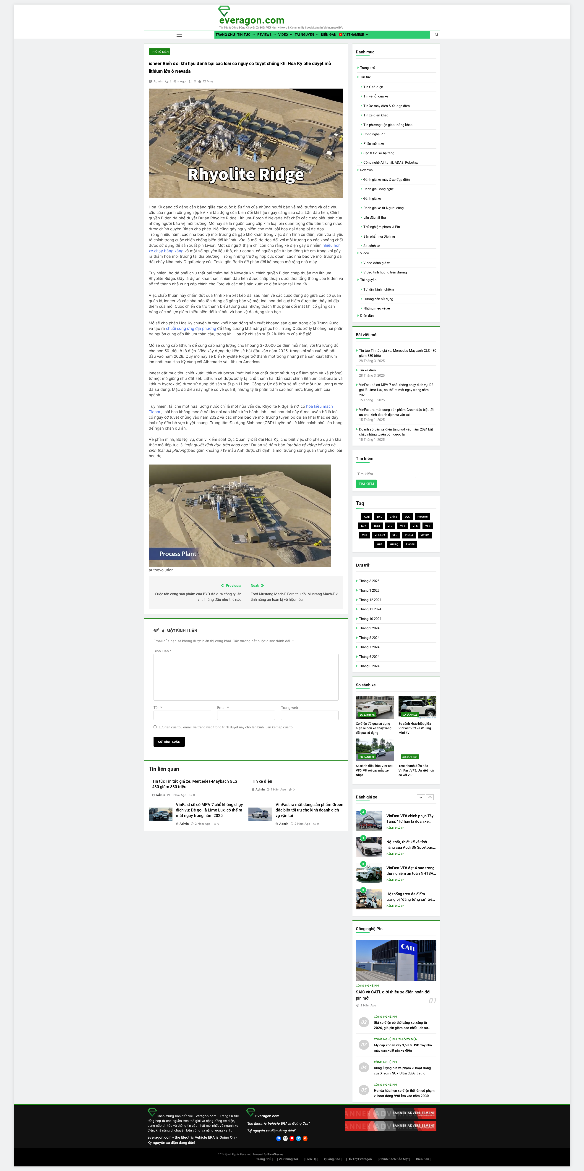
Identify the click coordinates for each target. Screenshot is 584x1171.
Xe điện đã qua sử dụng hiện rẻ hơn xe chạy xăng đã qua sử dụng (373, 728)
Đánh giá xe (372, 199)
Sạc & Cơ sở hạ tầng (378, 153)
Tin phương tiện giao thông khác (387, 125)
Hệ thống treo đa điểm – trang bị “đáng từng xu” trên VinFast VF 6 (410, 874)
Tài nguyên (304, 35)
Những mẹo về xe (376, 308)
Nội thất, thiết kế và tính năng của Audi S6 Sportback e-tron (410, 822)
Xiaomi (410, 544)
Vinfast (424, 535)
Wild (379, 544)
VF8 (364, 535)
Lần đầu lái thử (374, 217)
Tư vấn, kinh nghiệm (378, 289)
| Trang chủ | (264, 1159)
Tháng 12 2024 (370, 600)
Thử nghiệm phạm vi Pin (381, 227)
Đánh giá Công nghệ (378, 189)
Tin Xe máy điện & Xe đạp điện (386, 106)
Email (223, 708)
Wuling (394, 544)
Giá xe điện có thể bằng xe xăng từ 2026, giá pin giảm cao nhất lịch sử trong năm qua (401, 1028)
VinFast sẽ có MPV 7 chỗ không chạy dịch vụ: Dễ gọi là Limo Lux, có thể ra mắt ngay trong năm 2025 (209, 810)
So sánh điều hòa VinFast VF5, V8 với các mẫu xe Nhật (374, 770)
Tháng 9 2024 (369, 628)
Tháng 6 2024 (369, 657)
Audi (367, 516)
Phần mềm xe (373, 144)
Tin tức (243, 35)
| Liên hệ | (311, 1159)
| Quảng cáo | (332, 1159)
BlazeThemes (275, 1154)
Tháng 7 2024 (369, 647)
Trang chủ (225, 35)
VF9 (394, 535)
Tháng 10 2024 (370, 619)
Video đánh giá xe (377, 263)
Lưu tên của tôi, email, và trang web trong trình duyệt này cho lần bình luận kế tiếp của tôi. (227, 727)
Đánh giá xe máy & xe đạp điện (386, 180)
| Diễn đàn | (423, 1159)
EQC (407, 516)
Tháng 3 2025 (369, 581)
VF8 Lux (380, 535)
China (393, 516)
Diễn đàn (328, 35)
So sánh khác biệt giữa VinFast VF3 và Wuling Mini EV (415, 728)
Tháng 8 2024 (369, 638)
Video (283, 35)
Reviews (264, 35)
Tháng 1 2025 (369, 590)
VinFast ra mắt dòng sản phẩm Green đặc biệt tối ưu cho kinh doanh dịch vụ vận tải (309, 810)
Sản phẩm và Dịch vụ (379, 236)
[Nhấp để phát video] (240, 467)
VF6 (415, 526)
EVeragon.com (252, 20)
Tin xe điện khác (375, 115)
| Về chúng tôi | (288, 1159)
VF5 (402, 526)
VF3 (390, 526)
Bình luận (162, 651)
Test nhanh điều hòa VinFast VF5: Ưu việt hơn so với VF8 (416, 770)
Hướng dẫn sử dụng (378, 299)
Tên (158, 708)
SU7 (363, 526)
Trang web (289, 708)
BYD (379, 516)
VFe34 (409, 535)
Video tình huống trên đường (385, 272)
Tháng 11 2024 (370, 609)
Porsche (422, 516)
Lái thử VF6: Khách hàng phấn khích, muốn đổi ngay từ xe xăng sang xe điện (409, 900)
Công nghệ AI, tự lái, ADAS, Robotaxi (391, 162)
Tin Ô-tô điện (159, 52)
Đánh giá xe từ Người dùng (383, 208)
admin (158, 81)
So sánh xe (371, 246)
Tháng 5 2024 (369, 666)
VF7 (427, 526)
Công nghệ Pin (374, 134)
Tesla (377, 526)
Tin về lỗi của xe (375, 96)
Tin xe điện (262, 781)
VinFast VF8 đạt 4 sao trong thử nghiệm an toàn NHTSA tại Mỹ (410, 848)
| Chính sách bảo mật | (394, 1159)
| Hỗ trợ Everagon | (359, 1159)
